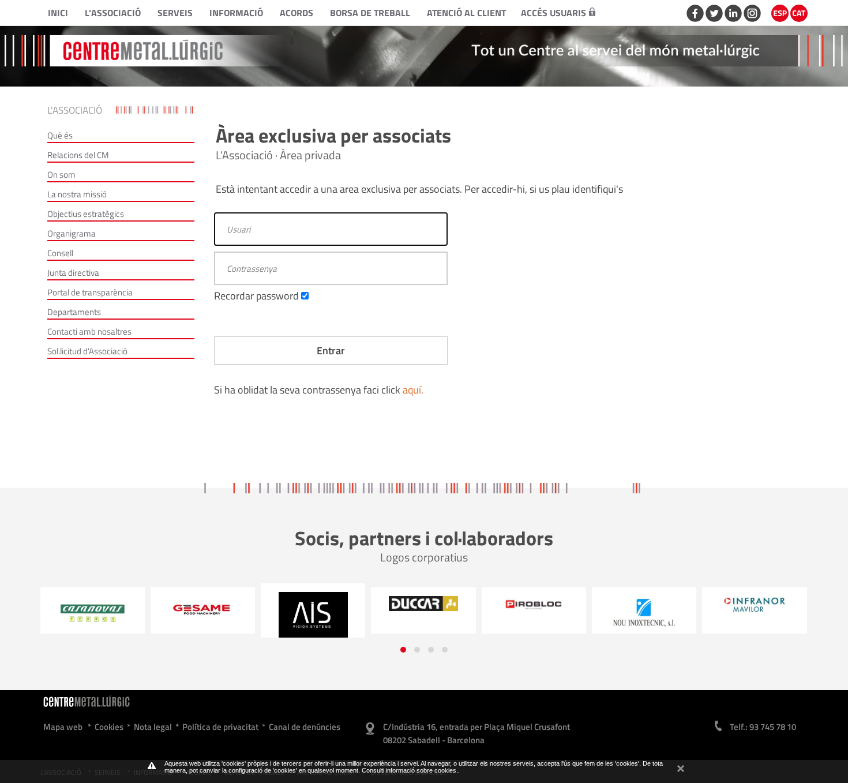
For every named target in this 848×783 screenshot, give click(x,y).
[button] (403, 649)
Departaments (74, 312)
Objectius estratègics (85, 213)
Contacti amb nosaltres (89, 331)
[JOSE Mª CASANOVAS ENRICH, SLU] (92, 613)
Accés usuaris (553, 13)
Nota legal (153, 726)
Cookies (109, 726)
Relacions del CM (78, 155)
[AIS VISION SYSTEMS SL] (313, 615)
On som (61, 174)
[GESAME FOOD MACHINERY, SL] (203, 609)
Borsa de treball (370, 13)
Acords (296, 13)
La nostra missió (77, 194)
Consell (60, 253)
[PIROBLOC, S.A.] (534, 604)
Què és (60, 135)
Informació (236, 13)
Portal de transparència (90, 292)
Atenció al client (466, 13)
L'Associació (113, 13)
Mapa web (62, 726)
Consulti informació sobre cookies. (410, 770)
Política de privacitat (220, 726)
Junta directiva (73, 272)
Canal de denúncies (304, 726)
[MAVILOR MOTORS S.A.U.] (754, 604)
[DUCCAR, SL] (423, 603)
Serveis (175, 13)
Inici (58, 13)
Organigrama (71, 233)
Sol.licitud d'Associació (87, 351)
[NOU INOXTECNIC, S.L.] (644, 613)
